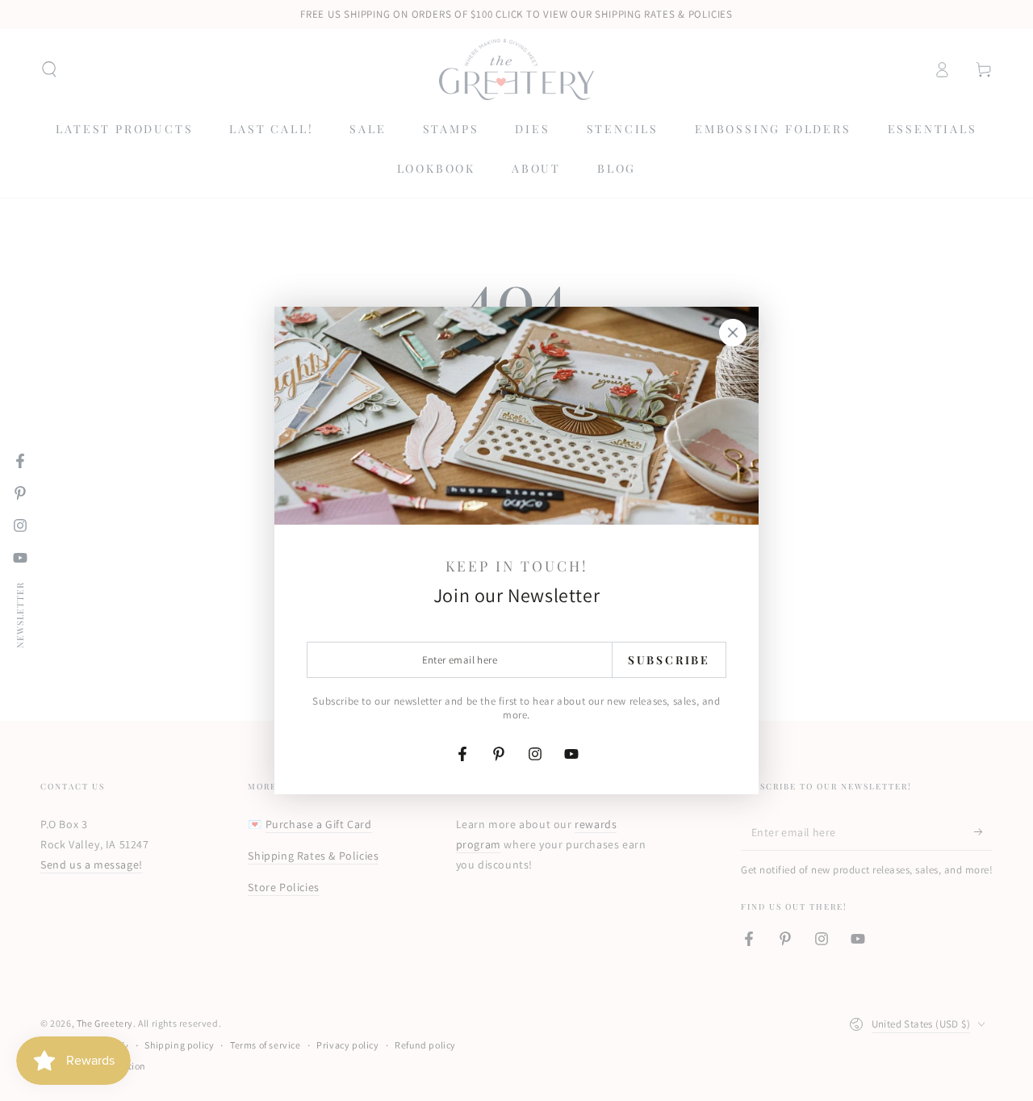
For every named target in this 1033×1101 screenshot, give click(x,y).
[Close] (733, 332)
